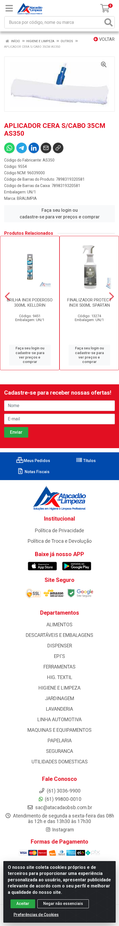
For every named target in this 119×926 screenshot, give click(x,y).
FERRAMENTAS (59, 667)
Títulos (89, 460)
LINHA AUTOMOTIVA (59, 719)
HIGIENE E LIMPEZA (59, 688)
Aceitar (22, 903)
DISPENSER (59, 646)
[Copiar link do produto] (58, 148)
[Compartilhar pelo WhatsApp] (9, 148)
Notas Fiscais (37, 472)
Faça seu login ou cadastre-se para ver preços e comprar (60, 213)
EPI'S (59, 656)
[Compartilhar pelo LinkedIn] (34, 148)
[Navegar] (7, 296)
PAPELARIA (60, 740)
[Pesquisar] (108, 22)
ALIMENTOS (59, 624)
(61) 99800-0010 (63, 799)
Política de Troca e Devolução (60, 541)
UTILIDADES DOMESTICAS (60, 761)
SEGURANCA (59, 751)
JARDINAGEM (59, 698)
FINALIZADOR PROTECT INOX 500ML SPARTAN (89, 302)
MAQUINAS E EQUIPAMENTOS (59, 730)
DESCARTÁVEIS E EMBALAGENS (59, 635)
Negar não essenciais (63, 903)
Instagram (63, 829)
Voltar (106, 39)
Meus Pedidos (36, 460)
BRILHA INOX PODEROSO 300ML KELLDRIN (30, 302)
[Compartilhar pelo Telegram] (21, 148)
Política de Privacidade (59, 530)
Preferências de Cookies (36, 914)
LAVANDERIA (59, 709)
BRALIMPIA (27, 198)
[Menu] (9, 8)
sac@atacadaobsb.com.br (63, 807)
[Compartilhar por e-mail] (46, 148)
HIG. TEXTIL (59, 677)
